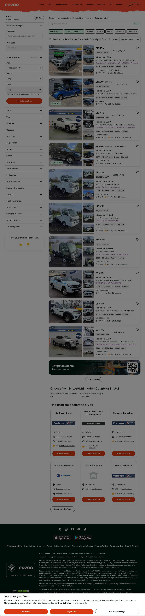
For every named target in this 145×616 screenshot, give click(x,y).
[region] (72, 604)
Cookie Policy (64, 603)
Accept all (26, 611)
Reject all (71, 611)
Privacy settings (117, 611)
